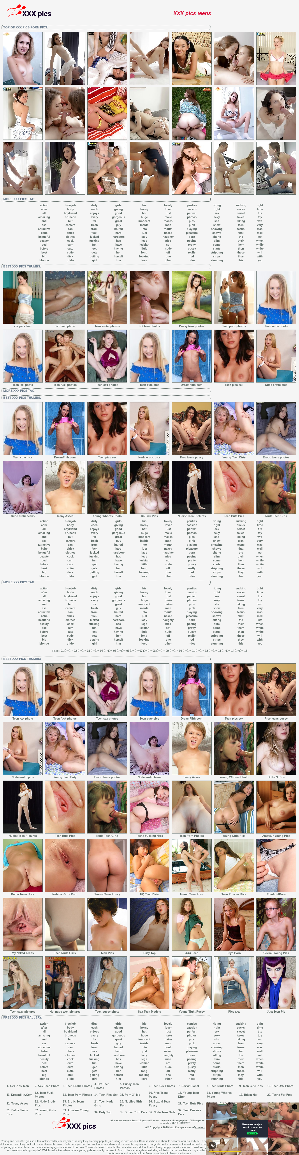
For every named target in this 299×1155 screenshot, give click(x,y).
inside (144, 225)
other (168, 260)
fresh (94, 225)
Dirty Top (149, 953)
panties (192, 205)
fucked (94, 236)
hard (118, 232)
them (240, 244)
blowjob (70, 205)
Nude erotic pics (276, 384)
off (168, 252)
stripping (217, 252)
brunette (70, 217)
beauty (44, 240)
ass (44, 225)
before (44, 248)
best (44, 252)
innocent (144, 221)
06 (127, 650)
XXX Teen (191, 953)
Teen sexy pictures (22, 1011)
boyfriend (70, 213)
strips (217, 256)
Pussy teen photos (191, 326)
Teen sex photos (107, 384)
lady (144, 236)
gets (94, 252)
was (259, 229)
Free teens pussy (191, 457)
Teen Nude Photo (221, 1086)
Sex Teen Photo (48, 1086)
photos (192, 217)
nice (168, 240)
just (144, 232)
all (44, 213)
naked (168, 232)
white (260, 248)
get (94, 248)
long (144, 252)
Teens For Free (282, 1094)
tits (260, 213)
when (260, 240)
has (118, 240)
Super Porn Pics (136, 1112)
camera (70, 225)
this (240, 260)
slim (217, 240)
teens (240, 229)
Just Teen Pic (276, 1011)
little (144, 248)
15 (245, 650)
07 (140, 650)
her (118, 252)
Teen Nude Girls (65, 953)
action (44, 205)
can (70, 229)
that (240, 232)
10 (180, 650)
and (44, 221)
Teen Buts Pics (234, 516)
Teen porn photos (234, 326)
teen (241, 225)
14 (232, 650)
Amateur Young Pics (276, 835)
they (241, 256)
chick (70, 232)
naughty (168, 236)
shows (216, 232)
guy (118, 225)
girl (94, 260)
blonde (44, 260)
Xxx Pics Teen (19, 1086)
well (260, 232)
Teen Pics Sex (108, 1094)
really (191, 252)
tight (260, 205)
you (259, 260)
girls (118, 205)
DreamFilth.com (191, 384)
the (241, 236)
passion (191, 209)
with (260, 256)
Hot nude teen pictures (65, 1011)
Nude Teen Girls (276, 516)
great (118, 221)
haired (118, 229)
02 (75, 650)
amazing (44, 217)
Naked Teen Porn (191, 894)
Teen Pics (107, 953)
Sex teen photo (65, 326)
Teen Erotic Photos (79, 1086)
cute (70, 248)
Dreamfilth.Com (21, 1094)
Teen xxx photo (22, 384)
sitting (217, 236)
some (216, 244)
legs (144, 240)
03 (88, 650)
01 (62, 650)
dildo (70, 260)
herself (118, 256)
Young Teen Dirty (234, 457)
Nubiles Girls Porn (64, 894)
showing (217, 229)
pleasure (192, 232)
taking (241, 221)
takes (240, 217)
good (118, 213)
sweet (241, 213)
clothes (70, 236)
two (259, 221)
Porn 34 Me (132, 1094)
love (144, 260)
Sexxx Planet (190, 1086)
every (94, 217)
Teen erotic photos (107, 326)
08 (154, 650)
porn (192, 236)
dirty (94, 205)
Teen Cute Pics (253, 1086)
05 (114, 650)
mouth (168, 229)
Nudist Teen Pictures (192, 516)
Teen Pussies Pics (234, 894)
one (168, 256)
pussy (192, 248)
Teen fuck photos (65, 384)
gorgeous (118, 217)
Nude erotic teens (23, 516)
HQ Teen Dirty (149, 894)
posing (192, 240)
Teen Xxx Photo (282, 1086)
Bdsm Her (250, 1094)
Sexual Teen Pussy (107, 894)
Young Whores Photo (107, 516)
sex (217, 213)
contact (200, 1127)
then (241, 248)
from (94, 229)
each (94, 209)
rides (191, 260)
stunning (217, 260)
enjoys (94, 213)
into (144, 229)
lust (168, 213)
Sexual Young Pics (276, 953)
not (168, 244)
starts (216, 248)
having (118, 248)
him (118, 260)
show (216, 225)
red (192, 256)
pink (192, 225)
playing (192, 229)
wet (260, 236)
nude (168, 248)
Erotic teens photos (276, 457)
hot (144, 213)
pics (192, 221)
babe (44, 232)
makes (168, 221)
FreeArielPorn (276, 894)
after (44, 209)
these (240, 252)
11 (193, 650)
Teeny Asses (64, 516)
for (94, 221)
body (70, 209)
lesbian (144, 244)
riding (217, 205)
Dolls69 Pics (149, 516)
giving (118, 209)
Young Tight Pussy (192, 1011)
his (144, 205)
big (44, 256)
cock (70, 240)
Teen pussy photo (107, 1011)
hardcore (119, 236)
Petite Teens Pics (22, 894)
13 (219, 650)
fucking (94, 240)
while (260, 244)
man (168, 225)
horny (144, 209)
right (217, 209)
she (216, 221)
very (260, 225)
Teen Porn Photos (191, 835)
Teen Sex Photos (163, 1086)
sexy (217, 217)
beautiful (44, 236)
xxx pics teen (23, 326)
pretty (192, 244)
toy (260, 217)
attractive (44, 229)
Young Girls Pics (233, 835)
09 (167, 650)
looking (144, 256)
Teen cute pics (149, 384)
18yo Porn (234, 953)
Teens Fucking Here (149, 835)
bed (44, 244)
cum (70, 244)
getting (94, 256)
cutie (70, 252)
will (259, 252)
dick (70, 256)
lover (168, 209)
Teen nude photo (276, 326)
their (241, 240)
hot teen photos (149, 326)
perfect (191, 213)
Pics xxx (234, 1011)
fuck (94, 232)
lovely (168, 205)
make (168, 217)
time (260, 209)
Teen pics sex (234, 384)
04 (101, 650)
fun (94, 244)
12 (206, 650)
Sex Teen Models (149, 1011)
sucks (241, 209)
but (70, 221)
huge (144, 217)
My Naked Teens (23, 953)
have (118, 244)
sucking (241, 205)
